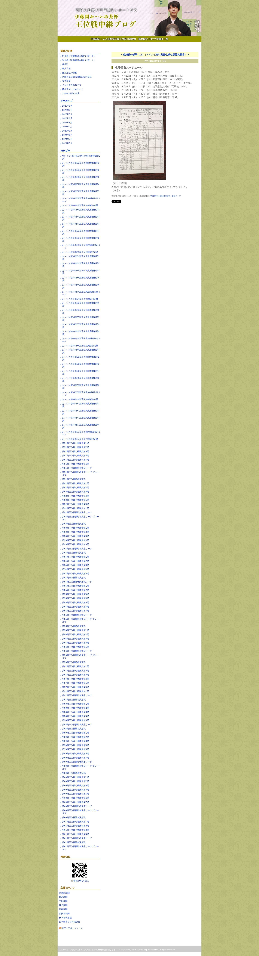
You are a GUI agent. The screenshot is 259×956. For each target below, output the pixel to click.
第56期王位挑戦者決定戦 (74, 662)
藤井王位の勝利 (69, 72)
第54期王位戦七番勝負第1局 (75, 557)
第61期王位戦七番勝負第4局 (75, 834)
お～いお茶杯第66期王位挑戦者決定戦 (80, 399)
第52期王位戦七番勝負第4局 (75, 496)
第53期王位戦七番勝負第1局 (75, 528)
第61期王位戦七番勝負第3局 (75, 830)
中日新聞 (63, 901)
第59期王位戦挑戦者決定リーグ (77, 762)
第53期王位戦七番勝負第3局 (75, 536)
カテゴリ (65, 150)
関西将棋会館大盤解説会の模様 (77, 77)
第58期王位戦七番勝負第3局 (75, 712)
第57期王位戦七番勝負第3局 (75, 674)
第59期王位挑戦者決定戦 (74, 773)
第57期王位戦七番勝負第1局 (75, 666)
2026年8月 (67, 106)
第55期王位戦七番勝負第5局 (75, 602)
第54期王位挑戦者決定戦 (74, 577)
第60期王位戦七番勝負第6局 (75, 798)
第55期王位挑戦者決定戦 (74, 626)
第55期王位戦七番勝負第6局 (75, 606)
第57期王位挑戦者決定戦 (74, 699)
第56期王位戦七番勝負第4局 (75, 642)
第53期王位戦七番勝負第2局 (75, 532)
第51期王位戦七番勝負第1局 (75, 443)
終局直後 (66, 68)
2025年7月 (67, 126)
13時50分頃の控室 (71, 93)
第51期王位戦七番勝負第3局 (75, 451)
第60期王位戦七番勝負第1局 (75, 777)
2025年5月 (67, 131)
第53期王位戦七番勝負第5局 (75, 544)
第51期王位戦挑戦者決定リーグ (77, 468)
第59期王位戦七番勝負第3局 (75, 741)
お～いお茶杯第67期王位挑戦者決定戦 (80, 439)
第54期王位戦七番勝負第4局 (75, 569)
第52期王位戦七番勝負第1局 (75, 483)
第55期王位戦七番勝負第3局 (75, 594)
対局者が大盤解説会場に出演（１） (79, 60)
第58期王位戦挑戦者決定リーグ (77, 724)
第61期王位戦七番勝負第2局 (75, 825)
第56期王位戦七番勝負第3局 (75, 638)
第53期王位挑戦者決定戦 (74, 552)
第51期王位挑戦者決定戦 (74, 479)
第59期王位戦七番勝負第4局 (75, 745)
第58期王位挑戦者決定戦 (74, 728)
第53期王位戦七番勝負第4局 (75, 540)
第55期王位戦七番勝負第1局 (75, 586)
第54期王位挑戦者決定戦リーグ (77, 582)
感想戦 (65, 64)
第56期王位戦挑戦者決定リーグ (77, 651)
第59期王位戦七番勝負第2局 (75, 737)
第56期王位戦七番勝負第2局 (75, 634)
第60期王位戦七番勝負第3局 (75, 785)
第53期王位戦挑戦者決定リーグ (77, 548)
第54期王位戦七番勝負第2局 (75, 561)
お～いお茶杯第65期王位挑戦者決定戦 (80, 345)
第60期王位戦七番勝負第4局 (75, 789)
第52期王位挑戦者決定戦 (74, 523)
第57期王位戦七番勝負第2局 (75, 670)
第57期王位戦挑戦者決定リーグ (77, 695)
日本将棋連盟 (65, 917)
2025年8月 (67, 122)
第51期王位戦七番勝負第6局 (75, 464)
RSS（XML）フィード (72, 928)
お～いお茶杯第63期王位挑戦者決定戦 (80, 252)
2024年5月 (67, 143)
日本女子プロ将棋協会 (69, 922)
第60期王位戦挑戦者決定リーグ (77, 806)
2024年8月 (67, 135)
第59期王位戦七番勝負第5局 (75, 749)
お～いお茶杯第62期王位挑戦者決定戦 (80, 205)
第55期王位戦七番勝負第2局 (75, 590)
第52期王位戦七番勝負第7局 (75, 508)
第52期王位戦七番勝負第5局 (75, 500)
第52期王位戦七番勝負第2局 (75, 487)
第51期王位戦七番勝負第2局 (75, 447)
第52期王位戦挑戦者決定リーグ (77, 512)
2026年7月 (67, 110)
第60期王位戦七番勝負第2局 (75, 781)
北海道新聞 (64, 893)
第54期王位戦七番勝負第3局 (75, 565)
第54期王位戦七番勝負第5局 (75, 573)
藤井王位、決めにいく (72, 89)
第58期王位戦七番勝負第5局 (75, 720)
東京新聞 (63, 897)
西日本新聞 (64, 913)
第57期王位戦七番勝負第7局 (75, 691)
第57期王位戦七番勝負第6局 (75, 687)
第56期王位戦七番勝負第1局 (75, 630)
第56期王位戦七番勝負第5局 (75, 647)
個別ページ (176, 196)
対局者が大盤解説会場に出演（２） (79, 56)
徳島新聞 (63, 909)
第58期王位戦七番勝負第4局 (75, 716)
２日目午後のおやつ (71, 85)
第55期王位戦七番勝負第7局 (75, 611)
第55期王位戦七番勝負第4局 (75, 598)
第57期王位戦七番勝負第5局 (75, 683)
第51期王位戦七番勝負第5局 (75, 459)
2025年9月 (67, 118)
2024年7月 (67, 139)
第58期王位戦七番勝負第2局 (75, 708)
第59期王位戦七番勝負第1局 (75, 733)
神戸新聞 (63, 905)
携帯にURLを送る (81, 881)
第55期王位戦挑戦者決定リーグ (77, 615)
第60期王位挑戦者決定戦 (74, 817)
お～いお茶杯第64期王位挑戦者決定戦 (80, 299)
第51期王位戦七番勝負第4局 (75, 455)
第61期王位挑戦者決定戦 (74, 842)
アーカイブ (67, 100)
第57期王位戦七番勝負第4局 (75, 679)
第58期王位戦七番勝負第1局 (75, 704)
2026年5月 (67, 114)
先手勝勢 (66, 81)
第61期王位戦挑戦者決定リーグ (77, 838)
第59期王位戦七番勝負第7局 (75, 757)
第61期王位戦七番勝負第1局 (75, 821)
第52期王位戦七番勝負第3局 (75, 491)
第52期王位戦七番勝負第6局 (75, 504)
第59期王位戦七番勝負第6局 (75, 753)
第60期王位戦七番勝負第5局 (75, 794)
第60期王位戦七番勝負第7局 (75, 802)
